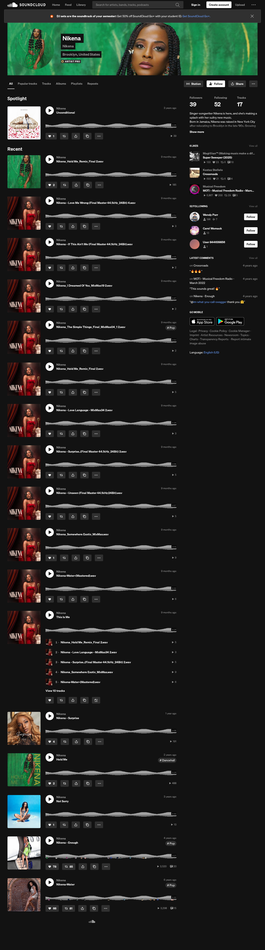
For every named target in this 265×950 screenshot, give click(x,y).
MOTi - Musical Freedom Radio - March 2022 (212, 280)
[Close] (252, 16)
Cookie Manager (239, 331)
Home (56, 4)
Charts (194, 339)
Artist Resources (212, 335)
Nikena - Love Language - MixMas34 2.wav (89, 652)
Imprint (194, 335)
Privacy (203, 331)
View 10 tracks (55, 690)
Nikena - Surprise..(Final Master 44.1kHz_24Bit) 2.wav (96, 662)
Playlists (76, 83)
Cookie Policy (218, 331)
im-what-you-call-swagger (209, 302)
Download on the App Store (202, 321)
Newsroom (231, 335)
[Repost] (64, 136)
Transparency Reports (214, 339)
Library (81, 4)
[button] (254, 5)
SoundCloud (26, 5)
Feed (68, 4)
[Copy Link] (87, 136)
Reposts (92, 83)
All (11, 83)
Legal (193, 331)
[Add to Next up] (96, 700)
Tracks (46, 83)
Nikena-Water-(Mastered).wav (80, 682)
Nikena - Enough (204, 296)
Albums (61, 83)
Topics (244, 335)
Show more (197, 132)
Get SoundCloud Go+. (196, 16)
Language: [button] (204, 352)
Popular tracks (27, 83)
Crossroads (201, 265)
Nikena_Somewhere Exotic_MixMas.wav (87, 672)
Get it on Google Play (230, 321)
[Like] (50, 226)
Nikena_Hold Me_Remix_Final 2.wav (84, 642)
